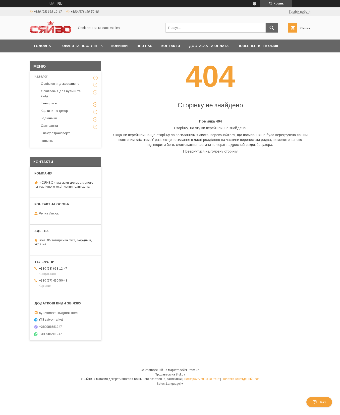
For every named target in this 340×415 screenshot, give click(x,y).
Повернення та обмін (258, 46)
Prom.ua (193, 370)
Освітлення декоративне (60, 83)
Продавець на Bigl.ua (170, 374)
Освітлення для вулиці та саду (61, 93)
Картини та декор (54, 111)
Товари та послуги (78, 46)
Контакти (170, 46)
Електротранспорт (55, 133)
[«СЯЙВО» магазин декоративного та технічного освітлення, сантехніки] (51, 33)
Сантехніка (49, 125)
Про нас (144, 46)
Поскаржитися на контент (202, 379)
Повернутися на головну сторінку (210, 151)
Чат (323, 402)
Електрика (49, 103)
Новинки (119, 46)
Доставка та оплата (208, 46)
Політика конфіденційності (241, 379)
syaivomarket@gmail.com (58, 312)
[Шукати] (272, 28)
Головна (42, 46)
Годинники (49, 118)
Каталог (41, 76)
